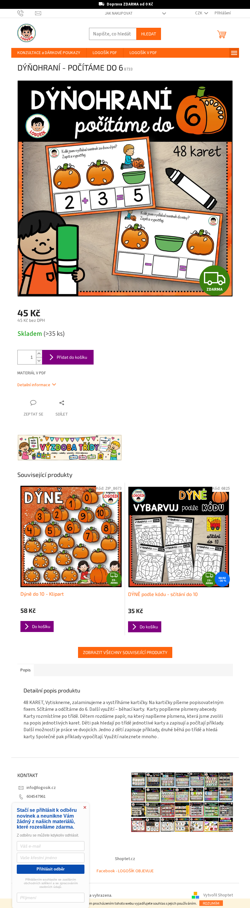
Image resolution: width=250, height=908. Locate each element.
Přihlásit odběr (51, 869)
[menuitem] (46, 53)
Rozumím (208, 903)
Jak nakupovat (116, 13)
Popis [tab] (23, 670)
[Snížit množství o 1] (37, 360)
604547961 (33, 797)
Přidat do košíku (69, 357)
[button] (229, 891)
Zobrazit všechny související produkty (122, 652)
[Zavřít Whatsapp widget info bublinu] (157, 882)
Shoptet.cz (123, 859)
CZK (197, 13)
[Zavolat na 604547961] (24, 13)
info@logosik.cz (38, 788)
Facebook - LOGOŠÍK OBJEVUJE (122, 871)
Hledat (146, 33)
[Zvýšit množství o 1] (37, 353)
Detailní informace (31, 385)
